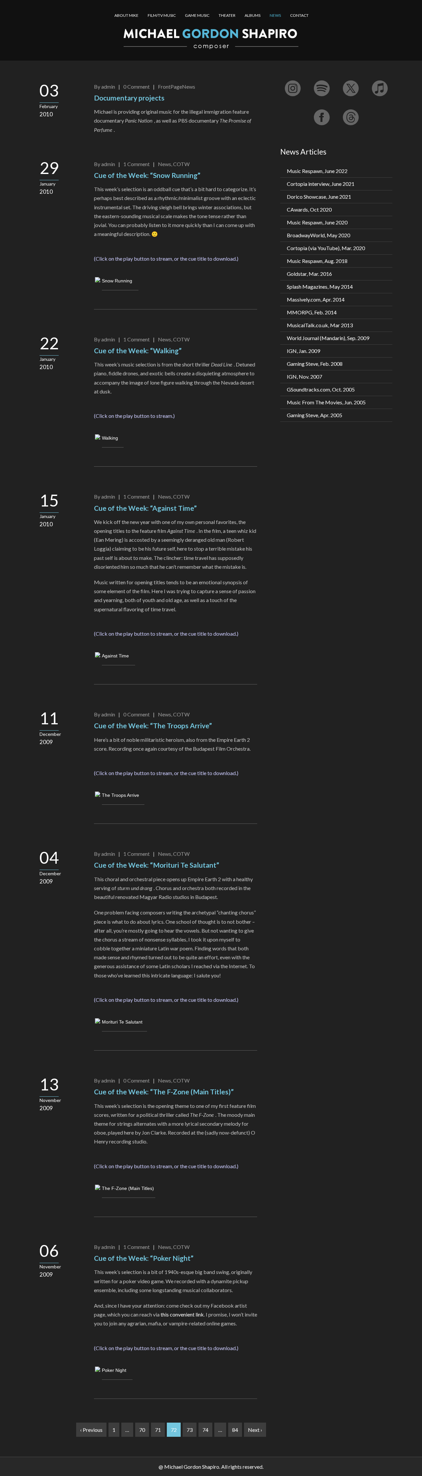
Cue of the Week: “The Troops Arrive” (153, 725)
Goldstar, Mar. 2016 (309, 274)
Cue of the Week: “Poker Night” (144, 1258)
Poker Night (114, 1370)
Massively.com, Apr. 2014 (316, 299)
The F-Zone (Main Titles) (128, 1188)
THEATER (227, 15)
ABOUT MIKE (126, 15)
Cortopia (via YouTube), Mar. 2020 (326, 248)
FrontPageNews (176, 86)
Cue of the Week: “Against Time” (145, 508)
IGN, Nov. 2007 (304, 376)
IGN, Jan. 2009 (303, 351)
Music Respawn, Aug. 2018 (317, 261)
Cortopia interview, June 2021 (320, 184)
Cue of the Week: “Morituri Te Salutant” (156, 865)
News (164, 164)
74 (205, 1430)
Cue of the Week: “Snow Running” (147, 175)
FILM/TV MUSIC (162, 15)
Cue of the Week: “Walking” (138, 350)
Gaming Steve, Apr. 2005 (314, 415)
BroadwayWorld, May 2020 (318, 235)
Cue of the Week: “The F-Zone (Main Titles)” (164, 1091)
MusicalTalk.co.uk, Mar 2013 (320, 325)
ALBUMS (252, 15)
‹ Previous (91, 1430)
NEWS (275, 15)
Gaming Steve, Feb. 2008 (315, 364)
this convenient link (182, 1314)
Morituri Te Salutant (122, 1022)
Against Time (115, 655)
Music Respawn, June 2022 (317, 171)
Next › (255, 1430)
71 (158, 1430)
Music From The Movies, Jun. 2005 (326, 402)
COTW (181, 164)
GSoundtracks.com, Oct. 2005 (321, 389)
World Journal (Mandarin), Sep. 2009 (328, 338)
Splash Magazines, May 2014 (320, 286)
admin (108, 86)
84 (235, 1430)
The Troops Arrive (120, 795)
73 (190, 1430)
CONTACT (299, 15)
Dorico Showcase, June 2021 (319, 196)
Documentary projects (129, 98)
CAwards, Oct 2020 (309, 209)
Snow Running (117, 280)
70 (142, 1430)
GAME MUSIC (197, 15)
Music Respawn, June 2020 (317, 222)
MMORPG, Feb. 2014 (312, 312)
